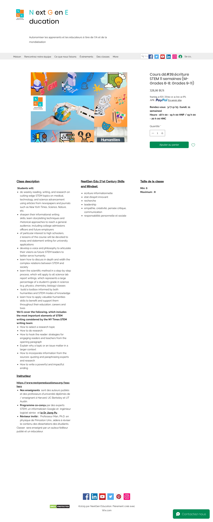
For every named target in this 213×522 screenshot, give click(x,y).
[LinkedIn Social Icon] (168, 56)
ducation (44, 21)
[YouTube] (162, 56)
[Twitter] (156, 56)
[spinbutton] (157, 133)
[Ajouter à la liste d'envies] (193, 145)
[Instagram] (174, 56)
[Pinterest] (118, 496)
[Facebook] (150, 56)
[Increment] (162, 133)
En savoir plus (175, 100)
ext (41, 12)
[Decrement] (152, 133)
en (59, 12)
